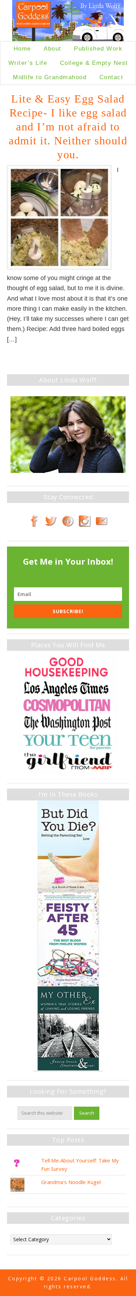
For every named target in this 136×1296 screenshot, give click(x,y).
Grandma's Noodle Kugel (71, 1181)
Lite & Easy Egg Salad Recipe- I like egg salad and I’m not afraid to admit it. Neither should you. (68, 126)
